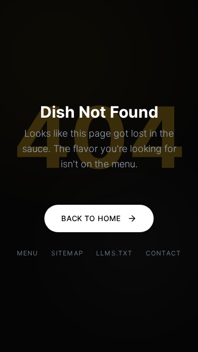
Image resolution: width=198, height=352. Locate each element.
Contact (163, 253)
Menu (28, 253)
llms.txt (114, 253)
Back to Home (90, 218)
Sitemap (67, 253)
